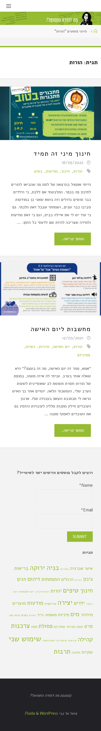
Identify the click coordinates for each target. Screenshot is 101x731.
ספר (11, 615)
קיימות (72, 640)
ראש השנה (48, 640)
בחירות (64, 569)
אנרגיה (76, 568)
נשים (38, 171)
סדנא (17, 615)
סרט (88, 626)
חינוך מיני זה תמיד (62, 153)
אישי (89, 568)
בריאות (21, 568)
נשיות (30, 347)
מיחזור (87, 615)
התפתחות (50, 579)
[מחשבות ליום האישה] (50, 289)
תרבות (62, 651)
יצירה (65, 602)
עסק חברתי (74, 626)
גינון (88, 579)
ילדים (79, 603)
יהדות (56, 591)
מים (75, 614)
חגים (21, 579)
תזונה (76, 652)
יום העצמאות (26, 592)
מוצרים (19, 603)
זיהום (33, 579)
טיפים (71, 590)
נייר (40, 615)
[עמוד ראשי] (96, 31)
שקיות (87, 652)
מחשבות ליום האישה (61, 329)
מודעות (51, 171)
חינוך (65, 171)
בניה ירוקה (44, 567)
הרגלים (67, 579)
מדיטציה (50, 603)
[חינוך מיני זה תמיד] (50, 113)
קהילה (85, 639)
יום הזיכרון (42, 592)
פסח (34, 626)
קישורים (61, 640)
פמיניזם (83, 355)
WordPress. (41, 713)
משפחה (51, 615)
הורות (77, 171)
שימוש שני (25, 639)
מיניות (44, 347)
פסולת (46, 626)
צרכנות (20, 625)
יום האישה (61, 347)
